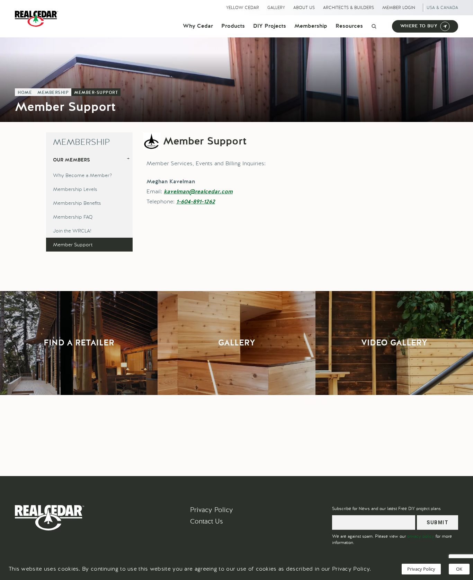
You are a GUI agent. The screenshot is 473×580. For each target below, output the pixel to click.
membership (53, 93)
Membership (310, 26)
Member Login (398, 7)
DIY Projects (269, 26)
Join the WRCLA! (72, 231)
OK (459, 569)
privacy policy (420, 536)
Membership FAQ (72, 217)
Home (25, 93)
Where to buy (418, 26)
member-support (96, 93)
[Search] (374, 26)
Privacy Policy (211, 510)
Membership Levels (75, 189)
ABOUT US (304, 7)
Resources (349, 26)
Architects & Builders (348, 7)
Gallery (276, 7)
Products (233, 26)
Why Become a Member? (82, 175)
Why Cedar (198, 26)
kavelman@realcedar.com (198, 192)
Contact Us (206, 521)
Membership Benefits (77, 203)
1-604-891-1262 (195, 202)
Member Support (72, 244)
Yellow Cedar (242, 7)
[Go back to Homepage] (38, 19)
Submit (437, 522)
